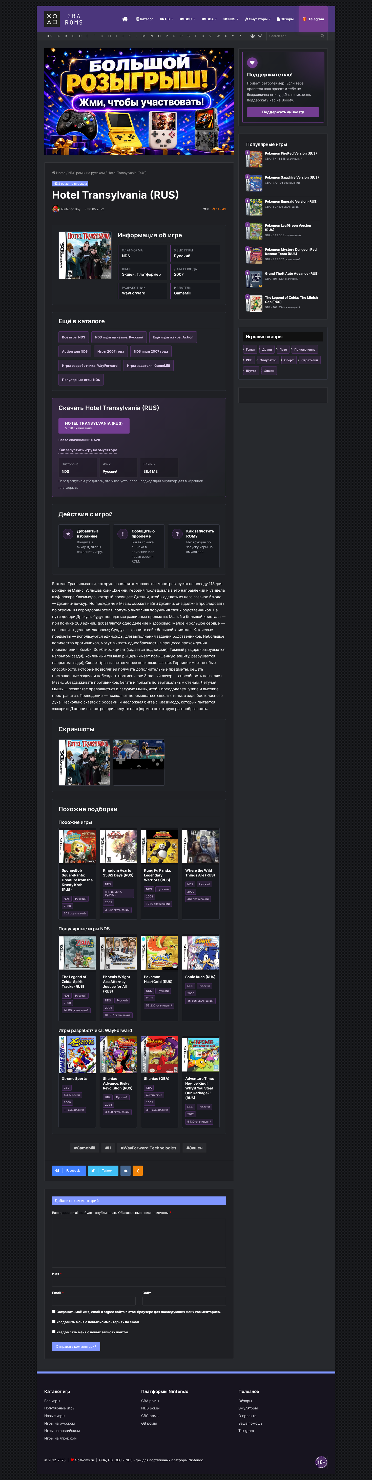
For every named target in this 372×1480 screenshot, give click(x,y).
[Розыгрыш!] (139, 101)
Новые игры (54, 1415)
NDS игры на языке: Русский (119, 337)
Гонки (250, 349)
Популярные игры (59, 1408)
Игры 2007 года (110, 351)
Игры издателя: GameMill (148, 365)
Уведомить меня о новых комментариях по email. (98, 1322)
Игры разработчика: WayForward (89, 365)
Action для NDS (75, 351)
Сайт (146, 1293)
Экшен (195, 1147)
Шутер (251, 371)
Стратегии (309, 360)
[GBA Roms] (64, 19)
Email (58, 1293)
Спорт (289, 360)
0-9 (49, 36)
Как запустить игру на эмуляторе (87, 450)
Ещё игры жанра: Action (173, 337)
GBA (210, 19)
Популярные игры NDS (81, 380)
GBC (188, 19)
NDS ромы (150, 1408)
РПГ (249, 360)
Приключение (304, 349)
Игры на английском (62, 1430)
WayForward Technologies (149, 1147)
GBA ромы (150, 1401)
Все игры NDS (73, 337)
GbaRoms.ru (84, 1460)
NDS (231, 19)
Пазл (283, 349)
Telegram (316, 19)
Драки (267, 349)
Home (60, 173)
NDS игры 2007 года (151, 351)
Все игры (52, 1401)
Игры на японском (60, 1438)
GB (167, 19)
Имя (57, 1274)
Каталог (146, 19)
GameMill (86, 1147)
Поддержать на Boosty (283, 112)
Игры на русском (59, 1423)
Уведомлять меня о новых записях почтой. (92, 1332)
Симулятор (268, 360)
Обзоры (287, 19)
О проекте (247, 1415)
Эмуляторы (257, 19)
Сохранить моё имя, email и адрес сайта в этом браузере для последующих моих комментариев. (138, 1312)
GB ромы (149, 1423)
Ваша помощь (250, 1423)
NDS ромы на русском (86, 173)
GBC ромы (150, 1415)
